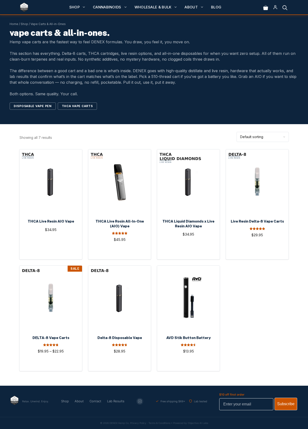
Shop (74, 7)
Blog (216, 7)
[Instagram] (139, 401)
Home (14, 24)
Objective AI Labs (198, 423)
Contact (95, 401)
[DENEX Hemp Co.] (24, 7)
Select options (50, 252)
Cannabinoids (107, 7)
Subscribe (286, 404)
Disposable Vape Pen (33, 106)
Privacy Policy (138, 423)
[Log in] (275, 7)
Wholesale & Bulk (153, 7)
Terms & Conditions (159, 423)
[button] (285, 7)
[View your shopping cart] (266, 7)
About (191, 7)
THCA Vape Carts (77, 106)
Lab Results (115, 401)
